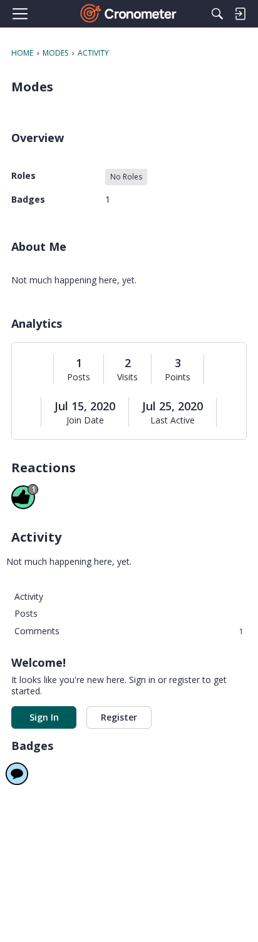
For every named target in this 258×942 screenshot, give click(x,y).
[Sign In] (240, 14)
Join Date (85, 420)
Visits (127, 377)
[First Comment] (17, 774)
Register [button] (119, 717)
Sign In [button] (44, 717)
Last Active (172, 420)
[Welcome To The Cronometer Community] (129, 14)
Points (177, 377)
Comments (129, 631)
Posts (78, 377)
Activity (28, 596)
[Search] (217, 14)
